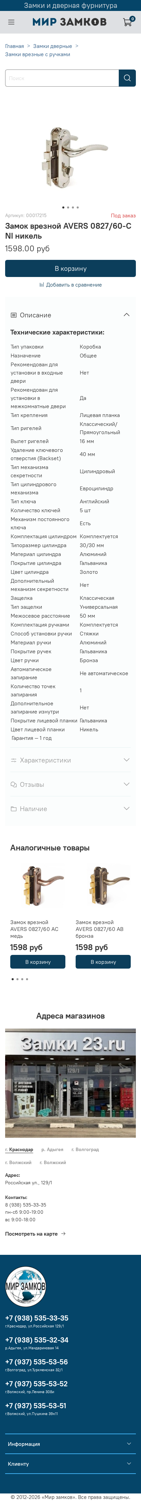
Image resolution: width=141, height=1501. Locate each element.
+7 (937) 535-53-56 (36, 1361)
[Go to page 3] (22, 979)
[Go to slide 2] (68, 207)
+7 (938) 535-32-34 (36, 1340)
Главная (14, 45)
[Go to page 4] (27, 979)
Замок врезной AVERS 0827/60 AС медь (34, 929)
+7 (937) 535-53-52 (36, 1383)
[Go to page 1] (13, 979)
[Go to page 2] (17, 979)
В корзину (38, 961)
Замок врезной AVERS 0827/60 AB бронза (100, 929)
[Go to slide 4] (78, 207)
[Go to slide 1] (63, 207)
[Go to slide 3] (73, 207)
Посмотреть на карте (31, 1233)
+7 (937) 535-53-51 (35, 1405)
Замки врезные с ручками (37, 54)
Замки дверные (52, 45)
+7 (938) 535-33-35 (36, 1318)
